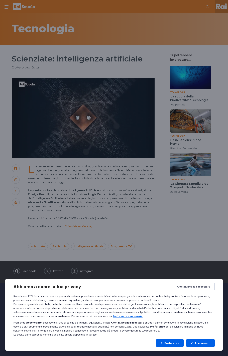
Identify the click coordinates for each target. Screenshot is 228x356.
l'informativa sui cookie (128, 316)
